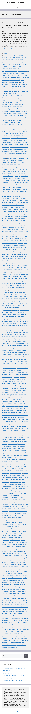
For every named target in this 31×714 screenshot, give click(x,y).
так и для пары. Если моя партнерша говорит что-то (15, 466)
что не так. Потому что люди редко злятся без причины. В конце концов (15, 535)
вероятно (13, 106)
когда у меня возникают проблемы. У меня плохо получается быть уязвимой (15, 265)
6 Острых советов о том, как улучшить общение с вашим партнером (15, 25)
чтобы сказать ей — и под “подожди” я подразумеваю (13, 596)
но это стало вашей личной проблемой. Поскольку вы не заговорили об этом (15, 343)
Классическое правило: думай (11, 243)
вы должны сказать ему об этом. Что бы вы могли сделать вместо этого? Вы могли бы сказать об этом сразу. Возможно (15, 129)
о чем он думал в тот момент (16, 348)
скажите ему (23, 448)
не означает (23, 303)
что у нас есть (18, 555)
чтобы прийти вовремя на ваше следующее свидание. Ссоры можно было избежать (15, 591)
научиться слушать (19, 299)
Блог (5, 53)
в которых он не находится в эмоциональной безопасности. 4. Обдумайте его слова (12, 95)
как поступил (19, 218)
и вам (16, 176)
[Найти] (26, 656)
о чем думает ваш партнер (14, 345)
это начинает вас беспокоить (11, 604)
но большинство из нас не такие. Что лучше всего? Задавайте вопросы (14, 317)
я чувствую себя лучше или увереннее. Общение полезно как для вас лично (15, 632)
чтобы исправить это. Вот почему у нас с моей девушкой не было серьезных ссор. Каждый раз (14, 576)
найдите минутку (14, 292)
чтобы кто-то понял (16, 578)
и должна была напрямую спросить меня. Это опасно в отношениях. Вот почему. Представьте (15, 178)
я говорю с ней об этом (11, 620)
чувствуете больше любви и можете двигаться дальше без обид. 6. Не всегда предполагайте (15, 600)
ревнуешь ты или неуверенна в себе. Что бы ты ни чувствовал (15, 439)
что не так (21, 533)
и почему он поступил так (13, 194)
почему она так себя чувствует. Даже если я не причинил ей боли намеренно (14, 399)
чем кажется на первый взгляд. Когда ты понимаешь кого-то (15, 486)
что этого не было (14, 560)
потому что (5, 379)
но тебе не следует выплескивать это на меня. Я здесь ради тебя (15, 323)
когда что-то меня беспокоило (18, 267)
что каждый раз (21, 524)
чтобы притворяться (15, 593)
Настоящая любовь (15, 2)
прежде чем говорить (8, 412)
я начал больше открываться (16, 625)
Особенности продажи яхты (10, 673)
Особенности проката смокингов (12, 680)
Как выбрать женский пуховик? (11, 678)
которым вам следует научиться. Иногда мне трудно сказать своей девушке (15, 283)
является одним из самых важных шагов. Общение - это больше (13, 636)
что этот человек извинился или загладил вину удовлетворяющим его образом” (13, 562)
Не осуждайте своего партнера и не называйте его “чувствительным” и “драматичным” (13, 308)
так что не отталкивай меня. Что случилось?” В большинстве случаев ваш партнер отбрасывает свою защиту (14, 471)
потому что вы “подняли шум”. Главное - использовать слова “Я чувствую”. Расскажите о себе (14, 386)
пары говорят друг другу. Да (11, 363)
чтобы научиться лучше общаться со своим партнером (13, 582)
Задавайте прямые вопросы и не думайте (15, 167)
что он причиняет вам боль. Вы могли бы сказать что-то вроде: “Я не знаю (15, 542)
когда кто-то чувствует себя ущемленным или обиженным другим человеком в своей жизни (14, 250)
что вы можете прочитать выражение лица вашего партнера (15, 509)
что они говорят (13, 549)
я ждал (4, 625)
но (9, 314)
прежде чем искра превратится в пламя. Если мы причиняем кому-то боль (15, 419)
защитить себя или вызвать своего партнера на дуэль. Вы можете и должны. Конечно (14, 174)
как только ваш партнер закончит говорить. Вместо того (14, 221)
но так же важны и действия (17, 319)
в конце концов (14, 82)
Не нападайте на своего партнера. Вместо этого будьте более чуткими (14, 301)
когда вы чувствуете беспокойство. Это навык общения (14, 245)
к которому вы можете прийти (11, 214)
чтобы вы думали (22, 571)
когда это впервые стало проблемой (13, 269)
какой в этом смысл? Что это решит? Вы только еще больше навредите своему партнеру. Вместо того (15, 238)
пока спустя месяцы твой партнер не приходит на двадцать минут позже (14, 366)
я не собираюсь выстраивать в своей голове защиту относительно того (15, 627)
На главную (15, 711)
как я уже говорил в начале (16, 229)
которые (15, 274)
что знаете (12, 524)
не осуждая (15, 310)
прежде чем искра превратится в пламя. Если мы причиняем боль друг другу (15, 415)
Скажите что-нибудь (8, 450)
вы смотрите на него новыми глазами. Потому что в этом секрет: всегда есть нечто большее (15, 149)
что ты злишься (20, 553)
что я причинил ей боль (18, 566)
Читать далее (8, 48)
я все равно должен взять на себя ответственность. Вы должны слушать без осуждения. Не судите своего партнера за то (15, 616)
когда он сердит (23, 254)
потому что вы (21, 381)
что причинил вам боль (16, 551)
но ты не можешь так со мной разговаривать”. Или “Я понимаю (14, 339)
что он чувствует (16, 546)
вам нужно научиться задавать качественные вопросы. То (13, 104)
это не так (24, 604)
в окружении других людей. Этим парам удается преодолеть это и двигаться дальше (15, 100)
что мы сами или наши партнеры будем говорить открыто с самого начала (15, 531)
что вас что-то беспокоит (15, 495)
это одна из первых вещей (17, 611)
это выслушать (23, 602)
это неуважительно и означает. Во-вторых (15, 607)
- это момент (16, 64)
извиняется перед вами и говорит (12, 207)
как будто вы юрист (8, 218)
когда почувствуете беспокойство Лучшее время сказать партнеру (14, 261)
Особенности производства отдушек (13, 675)
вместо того (20, 106)
